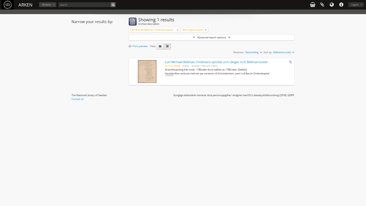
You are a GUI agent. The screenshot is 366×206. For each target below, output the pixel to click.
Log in (355, 4)
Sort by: (267, 52)
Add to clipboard (290, 62)
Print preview (140, 46)
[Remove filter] (177, 30)
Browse (46, 4)
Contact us (77, 99)
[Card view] (160, 46)
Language (331, 5)
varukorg (312, 5)
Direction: (238, 52)
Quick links (341, 5)
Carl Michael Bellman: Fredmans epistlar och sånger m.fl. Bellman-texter (216, 62)
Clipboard (322, 5)
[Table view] (167, 46)
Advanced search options (211, 37)
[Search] (113, 4)
